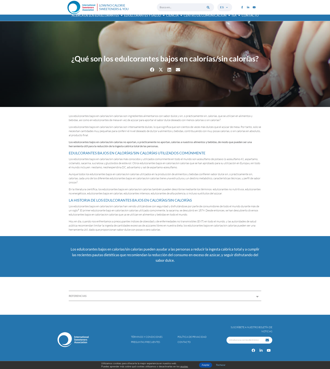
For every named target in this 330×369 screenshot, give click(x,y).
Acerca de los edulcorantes (95, 15)
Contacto (250, 15)
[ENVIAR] (268, 340)
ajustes (184, 366)
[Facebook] (253, 350)
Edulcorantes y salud (142, 15)
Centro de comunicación (205, 15)
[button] (152, 69)
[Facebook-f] (242, 7)
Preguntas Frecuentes (145, 341)
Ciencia (172, 15)
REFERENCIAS (78, 295)
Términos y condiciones (146, 336)
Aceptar (206, 365)
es (223, 7)
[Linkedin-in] (248, 7)
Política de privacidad (192, 336)
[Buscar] (208, 7)
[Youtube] (254, 7)
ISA (234, 15)
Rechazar (221, 365)
